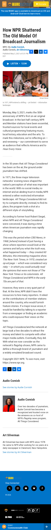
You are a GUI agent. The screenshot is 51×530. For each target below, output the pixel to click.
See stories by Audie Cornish (17, 387)
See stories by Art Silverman (17, 452)
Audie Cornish (17, 47)
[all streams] (47, 526)
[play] (4, 526)
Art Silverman (23, 49)
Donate (42, 4)
